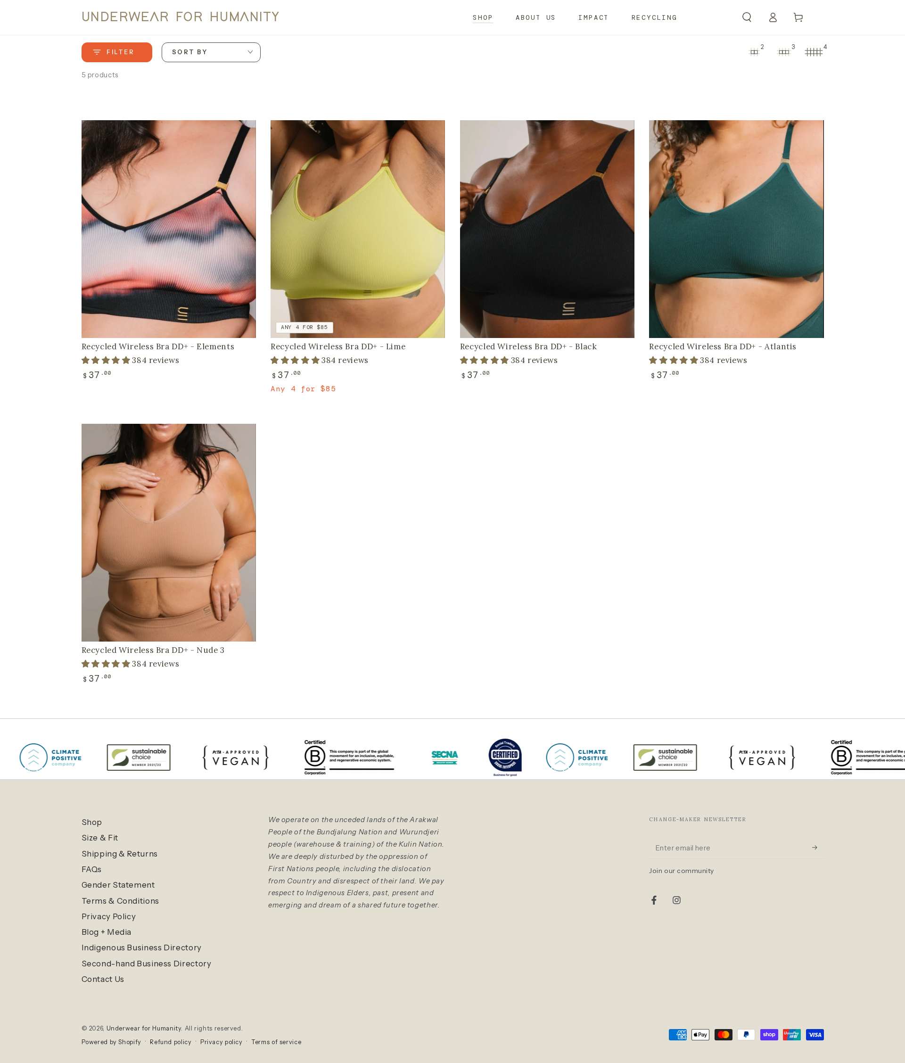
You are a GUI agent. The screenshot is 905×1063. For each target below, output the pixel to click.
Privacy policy (221, 1042)
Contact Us (103, 979)
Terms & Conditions (120, 901)
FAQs (92, 869)
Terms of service (276, 1042)
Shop (92, 822)
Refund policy (170, 1042)
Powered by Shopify (111, 1042)
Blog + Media (107, 932)
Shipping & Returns (120, 853)
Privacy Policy (109, 916)
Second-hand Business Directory (147, 963)
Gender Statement (118, 885)
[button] (747, 17)
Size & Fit (100, 837)
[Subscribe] (817, 847)
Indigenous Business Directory (142, 947)
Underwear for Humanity (144, 1028)
